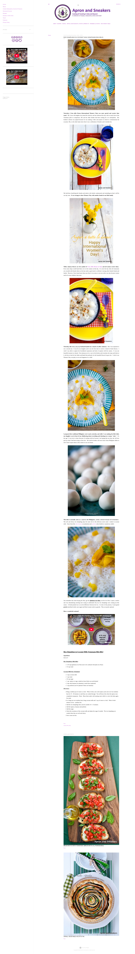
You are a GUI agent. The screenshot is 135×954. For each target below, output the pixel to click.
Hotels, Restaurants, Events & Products (78, 23)
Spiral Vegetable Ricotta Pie (74, 936)
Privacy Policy (6, 22)
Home (4, 4)
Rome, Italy (69, 725)
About (55, 23)
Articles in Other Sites (8, 15)
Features (5, 20)
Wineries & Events (95, 23)
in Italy (94, 266)
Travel (64, 23)
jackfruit (94, 524)
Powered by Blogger (85, 947)
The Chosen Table (105, 23)
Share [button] (49, 35)
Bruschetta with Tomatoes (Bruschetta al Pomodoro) (84, 845)
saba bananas (78, 524)
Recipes (59, 23)
